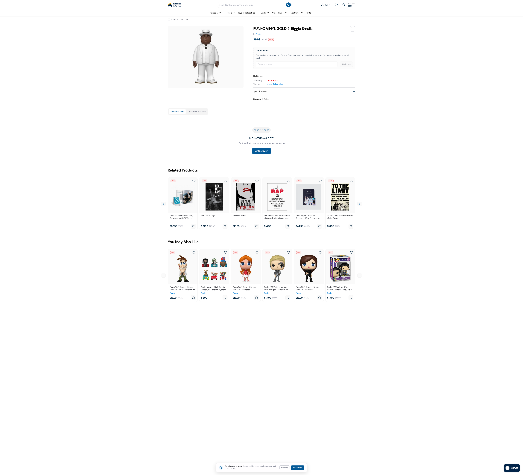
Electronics (295, 13)
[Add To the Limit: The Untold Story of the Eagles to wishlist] (351, 181)
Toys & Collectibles (246, 13)
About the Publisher (197, 111)
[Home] (169, 19)
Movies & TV (215, 13)
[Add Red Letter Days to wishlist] (225, 181)
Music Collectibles (274, 84)
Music (229, 13)
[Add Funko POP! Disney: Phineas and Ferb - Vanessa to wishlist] (320, 252)
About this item (177, 111)
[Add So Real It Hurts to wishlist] (257, 181)
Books (263, 13)
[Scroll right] (359, 204)
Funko (258, 34)
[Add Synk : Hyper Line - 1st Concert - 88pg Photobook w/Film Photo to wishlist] (320, 181)
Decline (284, 467)
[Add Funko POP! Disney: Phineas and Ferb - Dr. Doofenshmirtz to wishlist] (194, 252)
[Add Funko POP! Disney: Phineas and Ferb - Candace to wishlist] (257, 252)
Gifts (308, 13)
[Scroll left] (163, 204)
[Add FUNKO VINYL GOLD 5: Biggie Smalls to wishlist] (352, 28)
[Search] (288, 4)
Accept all (297, 467)
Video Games (278, 13)
